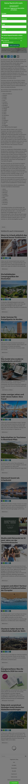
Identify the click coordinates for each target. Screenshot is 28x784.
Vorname (4, 13)
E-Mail (4, 24)
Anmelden (5, 45)
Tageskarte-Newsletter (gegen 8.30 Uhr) (12, 38)
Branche (4, 30)
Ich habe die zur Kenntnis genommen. (12, 41)
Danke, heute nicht (14, 45)
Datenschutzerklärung (14, 40)
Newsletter (15, 782)
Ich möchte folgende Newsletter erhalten (12, 35)
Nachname (4, 19)
